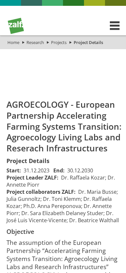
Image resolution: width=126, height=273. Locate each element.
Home (13, 42)
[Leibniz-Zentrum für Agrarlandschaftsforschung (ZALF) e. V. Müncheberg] (16, 32)
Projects (59, 42)
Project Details (88, 42)
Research (35, 42)
